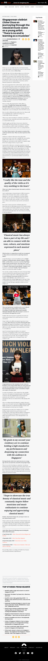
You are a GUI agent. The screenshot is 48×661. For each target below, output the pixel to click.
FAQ (18, 647)
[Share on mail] (23, 39)
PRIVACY (12, 647)
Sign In (39, 2)
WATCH (17, 7)
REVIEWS (27, 7)
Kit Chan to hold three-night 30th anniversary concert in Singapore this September (16, 627)
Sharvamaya (40, 32)
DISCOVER (11, 7)
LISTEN (22, 7)
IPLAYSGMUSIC (39, 7)
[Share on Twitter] (29, 39)
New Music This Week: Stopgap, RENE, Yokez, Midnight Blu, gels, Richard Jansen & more (41, 65)
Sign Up (43, 2)
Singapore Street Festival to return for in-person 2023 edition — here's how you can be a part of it (17, 614)
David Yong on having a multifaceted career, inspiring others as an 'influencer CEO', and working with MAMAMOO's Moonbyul (16, 610)
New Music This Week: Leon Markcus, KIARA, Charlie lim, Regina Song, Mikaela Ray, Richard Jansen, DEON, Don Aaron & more (41, 45)
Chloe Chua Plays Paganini (18, 538)
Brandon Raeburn (12, 39)
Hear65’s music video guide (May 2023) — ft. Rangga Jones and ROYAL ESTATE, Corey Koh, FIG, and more (17, 599)
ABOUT (6, 647)
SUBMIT (32, 7)
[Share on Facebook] (26, 39)
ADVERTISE (39, 647)
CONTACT (31, 647)
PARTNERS (24, 647)
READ (6, 7)
